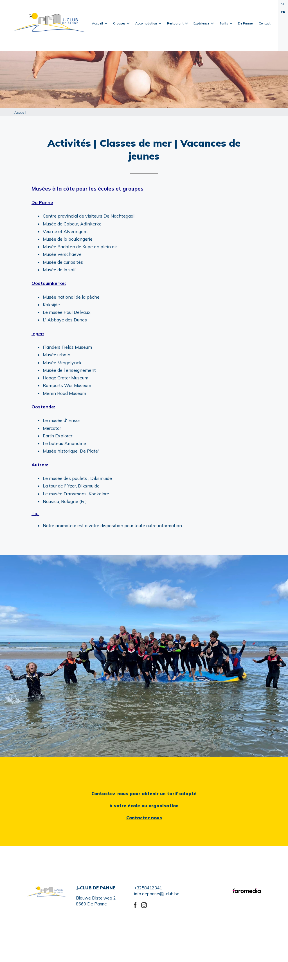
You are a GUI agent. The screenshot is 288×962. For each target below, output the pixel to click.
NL (283, 4)
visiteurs (93, 216)
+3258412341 (148, 888)
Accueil (96, 34)
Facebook (137, 904)
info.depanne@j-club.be (156, 893)
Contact (265, 23)
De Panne (245, 23)
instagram (144, 904)
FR (283, 12)
